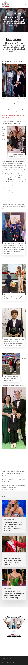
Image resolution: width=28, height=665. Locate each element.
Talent (13, 519)
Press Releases (17, 13)
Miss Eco (9, 13)
